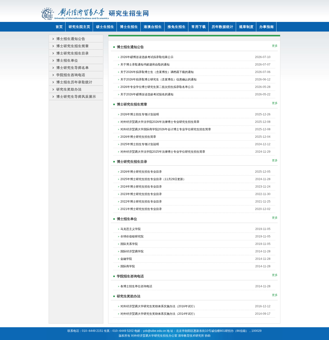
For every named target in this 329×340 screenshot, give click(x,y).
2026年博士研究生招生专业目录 (141, 171)
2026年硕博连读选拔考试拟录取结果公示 (146, 57)
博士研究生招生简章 (72, 46)
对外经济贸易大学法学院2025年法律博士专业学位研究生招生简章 (162, 151)
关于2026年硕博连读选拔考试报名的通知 (146, 94)
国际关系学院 (129, 244)
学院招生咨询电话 (70, 75)
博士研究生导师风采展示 (76, 96)
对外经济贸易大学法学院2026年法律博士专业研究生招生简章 (159, 122)
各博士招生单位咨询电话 (136, 286)
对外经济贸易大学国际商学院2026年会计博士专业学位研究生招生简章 (165, 129)
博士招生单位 (67, 60)
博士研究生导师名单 (72, 68)
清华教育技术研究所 (191, 335)
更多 (275, 45)
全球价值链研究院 (132, 236)
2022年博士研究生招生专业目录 (141, 201)
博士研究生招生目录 (72, 53)
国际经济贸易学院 (132, 251)
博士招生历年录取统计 (74, 82)
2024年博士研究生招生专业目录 (141, 186)
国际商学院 (127, 266)
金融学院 (126, 259)
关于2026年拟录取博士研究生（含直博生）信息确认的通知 (158, 79)
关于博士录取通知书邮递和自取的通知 (145, 64)
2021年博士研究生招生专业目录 (141, 209)
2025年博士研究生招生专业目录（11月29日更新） (153, 179)
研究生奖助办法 (69, 89)
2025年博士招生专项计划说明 (139, 144)
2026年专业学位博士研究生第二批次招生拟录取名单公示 (157, 87)
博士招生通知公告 (70, 39)
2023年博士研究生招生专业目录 (141, 194)
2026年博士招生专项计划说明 (139, 114)
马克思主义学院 (130, 229)
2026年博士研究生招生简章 (138, 136)
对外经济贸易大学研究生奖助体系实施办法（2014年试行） (158, 313)
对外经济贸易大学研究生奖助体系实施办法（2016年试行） (158, 306)
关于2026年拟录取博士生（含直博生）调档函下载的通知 (157, 72)
